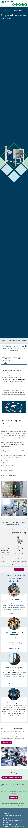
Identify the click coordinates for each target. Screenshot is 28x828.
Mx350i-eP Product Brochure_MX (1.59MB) (13, 777)
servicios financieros (20, 605)
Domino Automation (12, 641)
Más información (19, 569)
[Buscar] (16, 4)
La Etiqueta (4, 340)
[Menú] (25, 4)
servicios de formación (13, 607)
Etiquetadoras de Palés (14, 340)
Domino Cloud (11, 672)
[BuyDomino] (13, 4)
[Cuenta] (19, 4)
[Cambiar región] (22, 4)
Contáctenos (13, 797)
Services (24, 340)
